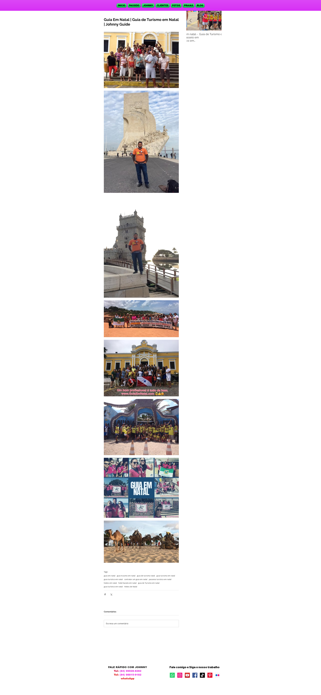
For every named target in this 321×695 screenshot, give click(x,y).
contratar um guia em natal (135, 579)
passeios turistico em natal (160, 579)
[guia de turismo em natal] (179, 675)
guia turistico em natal (113, 579)
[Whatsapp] (172, 675)
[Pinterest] (209, 675)
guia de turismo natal (146, 576)
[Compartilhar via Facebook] (105, 594)
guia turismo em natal (165, 576)
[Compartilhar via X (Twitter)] (111, 594)
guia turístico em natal (113, 587)
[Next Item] (217, 21)
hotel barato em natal (127, 583)
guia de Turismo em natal (148, 583)
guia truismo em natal (126, 576)
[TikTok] (202, 675)
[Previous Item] (190, 21)
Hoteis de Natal (130, 587)
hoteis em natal (110, 583)
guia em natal (109, 576)
